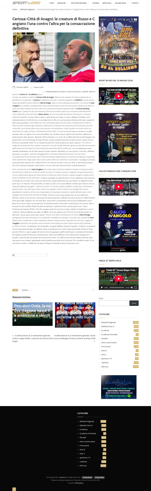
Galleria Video (120, 3)
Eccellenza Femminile (109, 334)
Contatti (135, 3)
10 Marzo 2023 (39, 87)
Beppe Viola (107, 3)
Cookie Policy (99, 477)
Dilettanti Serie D (107, 326)
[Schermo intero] (135, 287)
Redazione (61, 3)
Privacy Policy (87, 477)
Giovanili (95, 3)
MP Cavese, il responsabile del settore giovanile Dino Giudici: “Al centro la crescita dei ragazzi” (88, 311)
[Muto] (132, 287)
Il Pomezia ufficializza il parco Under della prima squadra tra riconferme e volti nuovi (45, 312)
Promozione (106, 346)
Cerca (101, 298)
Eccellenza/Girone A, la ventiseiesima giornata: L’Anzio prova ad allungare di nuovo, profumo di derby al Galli (74, 338)
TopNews (85, 92)
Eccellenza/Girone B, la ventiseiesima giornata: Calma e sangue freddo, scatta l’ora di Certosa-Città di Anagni (33, 339)
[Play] (102, 287)
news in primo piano (74, 92)
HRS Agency (79, 483)
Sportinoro (63, 477)
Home (52, 3)
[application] (119, 278)
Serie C (104, 354)
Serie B (104, 350)
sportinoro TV (106, 358)
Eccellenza (62, 92)
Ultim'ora (92, 92)
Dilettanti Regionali (79, 3)
